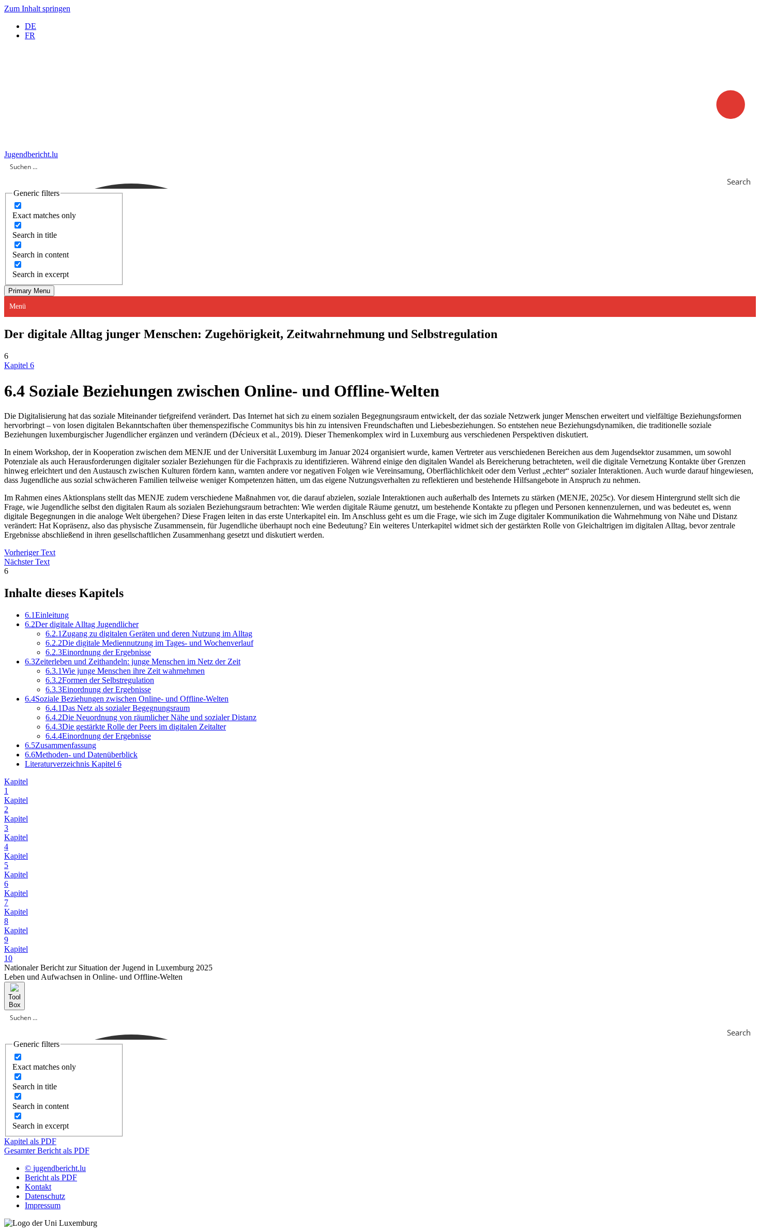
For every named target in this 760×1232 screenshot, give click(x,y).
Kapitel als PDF (30, 1141)
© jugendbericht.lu (55, 1168)
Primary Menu (29, 291)
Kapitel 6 (19, 365)
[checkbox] (64, 210)
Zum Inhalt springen (37, 8)
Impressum (42, 1205)
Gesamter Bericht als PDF (46, 1150)
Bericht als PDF (51, 1177)
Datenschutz (45, 1196)
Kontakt (38, 1186)
